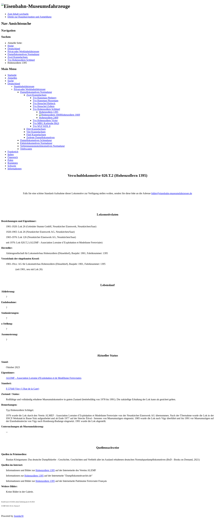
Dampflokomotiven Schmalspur (36, 140)
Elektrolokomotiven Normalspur (36, 143)
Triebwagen (26, 148)
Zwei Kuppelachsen (36, 95)
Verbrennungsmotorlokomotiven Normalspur (42, 146)
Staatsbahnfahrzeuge (24, 86)
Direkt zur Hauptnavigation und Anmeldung (29, 16)
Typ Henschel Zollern (43, 106)
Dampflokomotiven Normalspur (36, 92)
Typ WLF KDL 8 (41, 126)
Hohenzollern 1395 (48, 112)
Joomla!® (19, 516)
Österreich (13, 157)
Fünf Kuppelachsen (36, 134)
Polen (10, 160)
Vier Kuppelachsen (35, 131)
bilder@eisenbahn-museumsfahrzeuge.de (171, 193)
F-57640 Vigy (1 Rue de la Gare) (22, 388)
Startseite (12, 75)
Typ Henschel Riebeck (44, 103)
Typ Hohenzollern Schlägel (46, 109)
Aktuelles (12, 78)
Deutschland (14, 83)
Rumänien (13, 163)
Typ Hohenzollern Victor (45, 120)
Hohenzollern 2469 (48, 117)
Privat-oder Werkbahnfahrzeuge (29, 89)
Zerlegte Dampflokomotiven (40, 137)
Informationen (15, 168)
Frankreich (13, 151)
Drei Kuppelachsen (36, 129)
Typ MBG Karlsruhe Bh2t (46, 123)
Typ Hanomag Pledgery (45, 97)
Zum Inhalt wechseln (18, 14)
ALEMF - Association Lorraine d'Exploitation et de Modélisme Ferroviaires (43, 378)
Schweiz (12, 165)
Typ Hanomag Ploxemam (45, 100)
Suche (11, 80)
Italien (11, 154)
